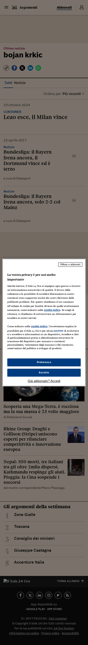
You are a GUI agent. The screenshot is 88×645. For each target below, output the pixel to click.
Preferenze (44, 362)
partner (58, 330)
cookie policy (52, 309)
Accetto (44, 372)
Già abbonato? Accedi (44, 381)
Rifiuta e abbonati (70, 264)
